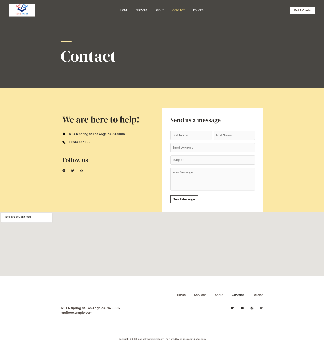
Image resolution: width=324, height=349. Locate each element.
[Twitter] (232, 308)
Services (141, 10)
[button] (302, 10)
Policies (198, 10)
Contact (178, 10)
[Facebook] (251, 308)
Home (123, 10)
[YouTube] (242, 308)
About (159, 10)
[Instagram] (261, 308)
